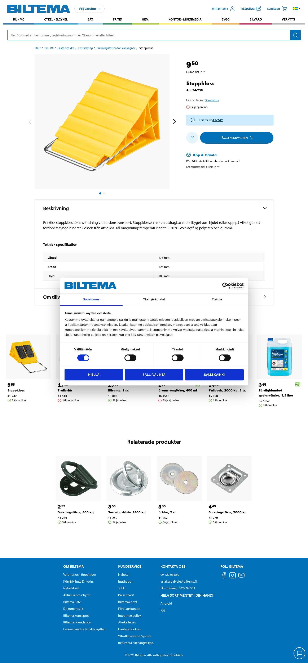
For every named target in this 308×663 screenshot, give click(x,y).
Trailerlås (65, 390)
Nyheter (123, 574)
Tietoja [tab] (217, 299)
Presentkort (126, 595)
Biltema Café (72, 602)
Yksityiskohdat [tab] (154, 299)
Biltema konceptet (76, 615)
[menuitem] (18, 19)
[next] (174, 122)
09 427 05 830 (169, 574)
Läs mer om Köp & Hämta (201, 166)
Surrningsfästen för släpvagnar (116, 48)
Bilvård (256, 19)
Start (38, 48)
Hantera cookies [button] (129, 629)
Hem (145, 19)
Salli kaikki (214, 374)
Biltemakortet (127, 602)
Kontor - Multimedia (185, 19)
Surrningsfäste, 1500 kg (127, 512)
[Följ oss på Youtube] (241, 577)
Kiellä (94, 374)
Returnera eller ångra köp (136, 643)
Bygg (225, 19)
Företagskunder (129, 608)
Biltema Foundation (77, 622)
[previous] (29, 122)
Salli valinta (154, 374)
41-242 (217, 120)
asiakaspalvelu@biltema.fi (178, 581)
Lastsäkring (85, 48)
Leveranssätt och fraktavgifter (84, 629)
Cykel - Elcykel (56, 19)
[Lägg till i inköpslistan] (192, 138)
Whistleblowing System (134, 636)
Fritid (117, 19)
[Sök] (295, 35)
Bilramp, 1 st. (118, 390)
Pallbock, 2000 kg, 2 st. (227, 390)
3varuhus (212, 100)
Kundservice (129, 566)
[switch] (130, 357)
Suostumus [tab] (91, 299)
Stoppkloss (16, 390)
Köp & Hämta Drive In (78, 581)
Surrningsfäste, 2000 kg (228, 512)
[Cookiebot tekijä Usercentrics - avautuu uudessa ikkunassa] (225, 285)
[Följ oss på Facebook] (223, 576)
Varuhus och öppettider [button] (79, 574)
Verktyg (288, 19)
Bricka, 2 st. (167, 512)
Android (166, 603)
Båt (90, 19)
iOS (162, 610)
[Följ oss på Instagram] (232, 576)
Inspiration (125, 581)
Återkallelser (127, 622)
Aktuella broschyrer (77, 595)
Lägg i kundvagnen (234, 138)
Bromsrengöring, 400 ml (177, 390)
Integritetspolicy (129, 615)
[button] (297, 9)
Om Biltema (73, 566)
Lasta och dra (66, 48)
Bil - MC (18, 19)
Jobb (121, 588)
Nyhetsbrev (71, 588)
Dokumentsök (73, 608)
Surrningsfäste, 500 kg (76, 512)
